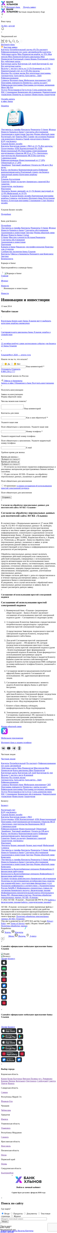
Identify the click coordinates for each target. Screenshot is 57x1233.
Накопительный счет (15, 71)
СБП (49, 80)
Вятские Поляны (30, 1079)
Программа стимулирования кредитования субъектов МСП (24, 152)
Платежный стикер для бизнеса (35, 172)
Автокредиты (7, 75)
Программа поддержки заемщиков (38, 85)
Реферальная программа (12, 85)
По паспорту (42, 49)
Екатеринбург (7, 1173)
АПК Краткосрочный (25, 148)
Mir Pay (9, 87)
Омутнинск (31, 1081)
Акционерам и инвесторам (13, 242)
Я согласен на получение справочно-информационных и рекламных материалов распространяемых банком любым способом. (28, 469)
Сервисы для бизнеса (19, 198)
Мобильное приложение (35, 80)
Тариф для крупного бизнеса (36, 139)
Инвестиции (38, 94)
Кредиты (5, 49)
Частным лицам (8, 759)
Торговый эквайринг (21, 165)
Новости (5, 852)
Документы (32, 1213)
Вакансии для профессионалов (30, 247)
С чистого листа (20, 68)
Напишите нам (37, 254)
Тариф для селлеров (37, 136)
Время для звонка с (9, 457)
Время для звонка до (10, 462)
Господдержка (7, 148)
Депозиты (5, 191)
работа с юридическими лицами (35, 902)
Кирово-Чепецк (8, 1081)
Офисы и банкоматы (20, 254)
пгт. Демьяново (45, 1079)
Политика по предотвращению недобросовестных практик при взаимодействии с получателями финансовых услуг (28, 882)
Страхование (12, 92)
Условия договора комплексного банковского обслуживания (28, 878)
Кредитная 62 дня (45, 64)
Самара (4, 1092)
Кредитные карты (9, 64)
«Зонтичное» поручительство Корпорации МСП (24, 154)
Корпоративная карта (28, 170)
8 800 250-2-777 (8, 371)
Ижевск (4, 1119)
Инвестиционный (32, 160)
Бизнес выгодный (34, 845)
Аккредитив (49, 94)
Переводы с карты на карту (35, 83)
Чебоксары (6, 1110)
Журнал (4, 235)
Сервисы (5, 80)
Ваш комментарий (32, 408)
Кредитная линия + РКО (25, 146)
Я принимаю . (26, 487)
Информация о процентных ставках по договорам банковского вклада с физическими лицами (26, 889)
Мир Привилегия (32, 54)
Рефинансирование (10, 78)
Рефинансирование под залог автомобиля (20, 52)
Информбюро (46, 869)
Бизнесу (4, 805)
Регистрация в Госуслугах (20, 90)
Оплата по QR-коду (40, 165)
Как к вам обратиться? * (37, 418)
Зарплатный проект (10, 174)
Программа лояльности (12, 83)
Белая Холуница (14, 1079)
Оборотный (11, 163)
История (31, 237)
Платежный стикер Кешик (25, 59)
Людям (4, 958)
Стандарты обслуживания (13, 240)
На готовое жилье (17, 73)
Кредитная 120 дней (27, 64)
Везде (7, 1213)
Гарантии (5, 181)
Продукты (18, 1213)
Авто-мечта (19, 75)
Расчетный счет (8, 136)
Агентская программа (19, 200)
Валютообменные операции (27, 869)
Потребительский (23, 49)
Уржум (4, 1083)
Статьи (26, 235)
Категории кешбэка (28, 174)
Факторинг (6, 189)
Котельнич (20, 1081)
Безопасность (7, 259)
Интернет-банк (17, 80)
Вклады (4, 68)
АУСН (4, 177)
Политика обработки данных (14, 926)
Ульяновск (5, 1128)
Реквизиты (40, 237)
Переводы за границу (22, 94)
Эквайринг (6, 165)
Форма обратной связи (44, 855)
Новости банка (16, 235)
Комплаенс (49, 254)
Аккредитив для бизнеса (12, 186)
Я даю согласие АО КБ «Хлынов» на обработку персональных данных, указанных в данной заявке (24, 475)
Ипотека (5, 73)
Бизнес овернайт (22, 191)
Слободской (42, 1081)
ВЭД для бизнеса (8, 141)
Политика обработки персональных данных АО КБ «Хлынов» (26, 896)
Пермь (4, 1164)
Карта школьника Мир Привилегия (29, 770)
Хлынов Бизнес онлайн (11, 144)
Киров (4, 1079)
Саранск (5, 1137)
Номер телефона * (34, 431)
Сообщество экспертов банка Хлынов (18, 251)
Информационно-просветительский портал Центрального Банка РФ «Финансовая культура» (27, 894)
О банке (4, 237)
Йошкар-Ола (7, 1101)
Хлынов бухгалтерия (10, 179)
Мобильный (17, 193)
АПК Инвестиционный (45, 819)
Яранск (11, 1083)
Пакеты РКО (22, 136)
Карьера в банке (8, 247)
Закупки (5, 256)
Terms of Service (17, 923)
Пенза (3, 1155)
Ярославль (6, 1146)
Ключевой (41, 68)
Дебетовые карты (9, 54)
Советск (52, 1081)
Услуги (4, 90)
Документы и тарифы (11, 850)
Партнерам (6, 244)
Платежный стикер (46, 59)
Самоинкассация (8, 158)
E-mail (29, 448)
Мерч (3, 87)
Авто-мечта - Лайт (33, 75)
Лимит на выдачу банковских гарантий (28, 181)
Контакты (5, 254)
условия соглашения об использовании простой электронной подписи (26, 487)
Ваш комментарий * (35, 366)
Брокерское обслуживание (30, 92)
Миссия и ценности (18, 237)
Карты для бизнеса (9, 170)
